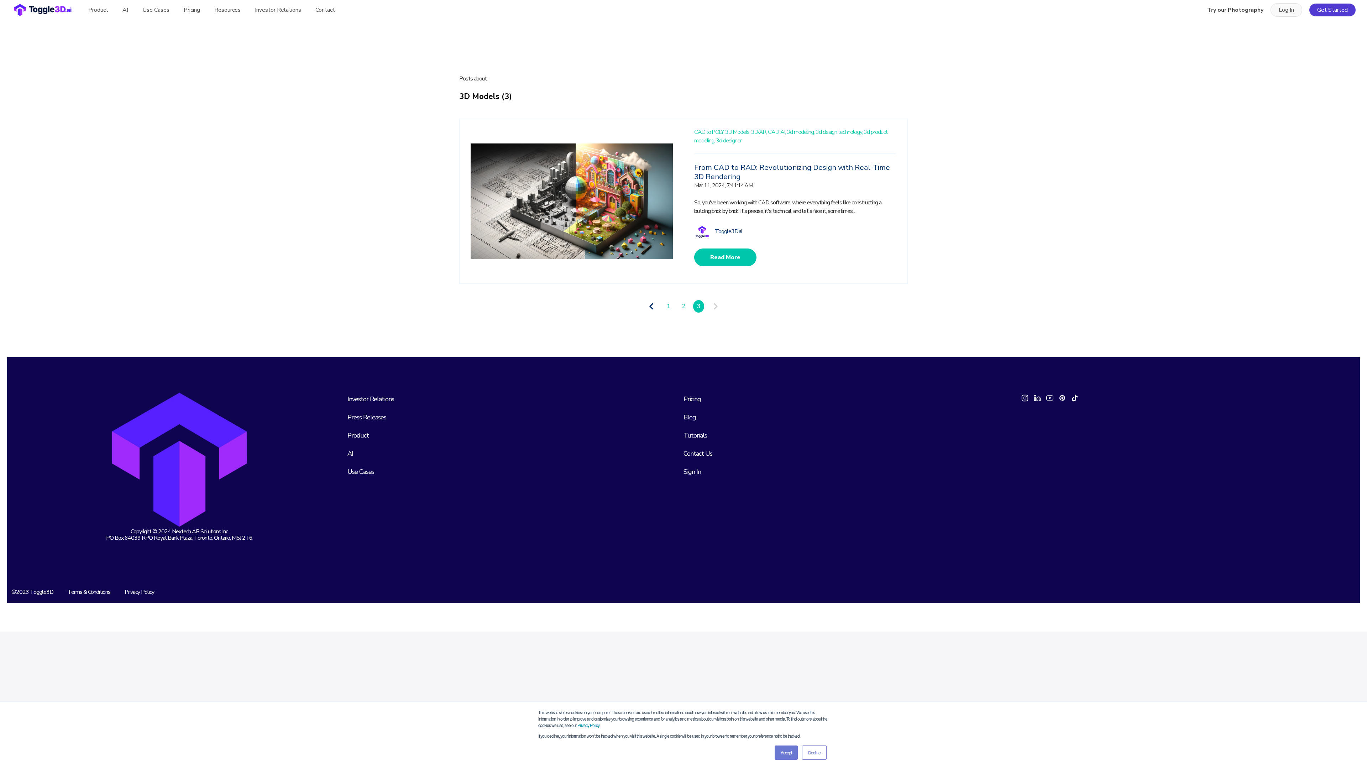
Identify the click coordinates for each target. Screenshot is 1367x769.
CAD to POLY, (709, 132)
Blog (690, 417)
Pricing (192, 10)
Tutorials (695, 435)
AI (125, 10)
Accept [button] (786, 752)
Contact (325, 10)
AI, (783, 132)
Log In (1286, 10)
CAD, (773, 132)
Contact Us (698, 453)
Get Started (1332, 10)
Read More (725, 257)
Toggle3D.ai (728, 231)
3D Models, (737, 132)
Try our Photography (1235, 10)
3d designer (729, 141)
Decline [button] (814, 752)
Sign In (692, 471)
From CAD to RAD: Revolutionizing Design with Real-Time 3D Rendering (792, 172)
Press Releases (366, 417)
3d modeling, (801, 132)
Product (98, 10)
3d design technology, (839, 132)
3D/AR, (759, 132)
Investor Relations (278, 10)
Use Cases (360, 471)
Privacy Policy (588, 725)
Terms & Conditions (89, 592)
